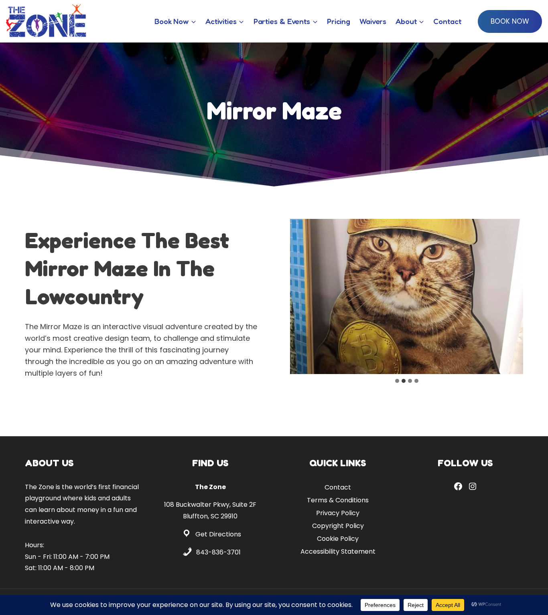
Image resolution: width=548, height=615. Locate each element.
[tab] (397, 381)
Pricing (338, 21)
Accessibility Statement (337, 551)
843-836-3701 (218, 552)
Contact (447, 21)
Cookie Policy (338, 538)
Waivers (372, 21)
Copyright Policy (338, 525)
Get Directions (218, 534)
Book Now (510, 21)
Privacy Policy (337, 513)
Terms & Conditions (338, 500)
